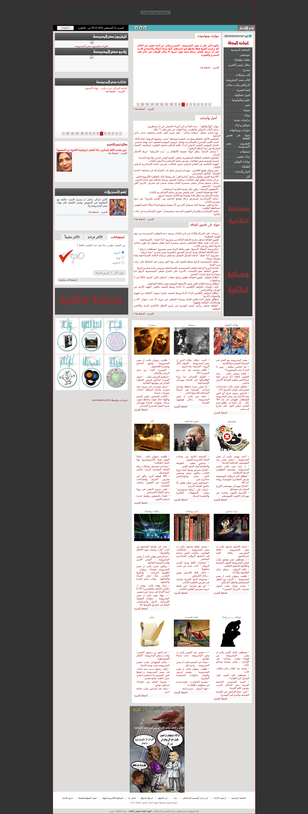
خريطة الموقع (147, 798)
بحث (175, 798)
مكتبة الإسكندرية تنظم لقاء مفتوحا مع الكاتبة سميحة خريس (188, 195)
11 (167, 104)
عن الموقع (163, 798)
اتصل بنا (132, 798)
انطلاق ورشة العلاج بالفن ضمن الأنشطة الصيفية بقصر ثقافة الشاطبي (183, 283)
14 (152, 104)
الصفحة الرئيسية (238, 798)
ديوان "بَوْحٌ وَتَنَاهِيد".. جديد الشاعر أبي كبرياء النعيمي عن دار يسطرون (183, 126)
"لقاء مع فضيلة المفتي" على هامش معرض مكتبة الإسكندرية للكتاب (184, 192)
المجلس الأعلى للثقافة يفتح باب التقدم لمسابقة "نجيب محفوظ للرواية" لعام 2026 (177, 138)
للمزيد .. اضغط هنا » (143, 219)
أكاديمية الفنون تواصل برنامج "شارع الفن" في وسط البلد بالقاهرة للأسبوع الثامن (177, 176)
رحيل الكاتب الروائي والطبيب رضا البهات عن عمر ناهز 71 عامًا (186, 129)
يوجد (118, 257)
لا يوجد (117, 252)
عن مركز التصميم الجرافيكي (195, 798)
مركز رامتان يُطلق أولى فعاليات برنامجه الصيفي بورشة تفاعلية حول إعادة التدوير (177, 179)
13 (157, 104)
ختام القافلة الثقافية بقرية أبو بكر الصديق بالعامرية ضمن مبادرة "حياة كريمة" (179, 252)
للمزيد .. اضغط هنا (209, 67)
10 (171, 104)
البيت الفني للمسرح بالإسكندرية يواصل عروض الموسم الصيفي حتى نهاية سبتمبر (177, 142)
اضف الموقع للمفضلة (87, 798)
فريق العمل (67, 798)
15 (147, 104)
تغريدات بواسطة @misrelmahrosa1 (110, 400)
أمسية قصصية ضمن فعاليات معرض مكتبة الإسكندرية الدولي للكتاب (183, 160)
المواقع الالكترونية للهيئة (112, 798)
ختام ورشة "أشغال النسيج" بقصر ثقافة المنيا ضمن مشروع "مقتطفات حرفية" (178, 249)
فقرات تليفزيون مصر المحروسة (91, 46)
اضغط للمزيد (141, 409)
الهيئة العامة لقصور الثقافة (140, 811)
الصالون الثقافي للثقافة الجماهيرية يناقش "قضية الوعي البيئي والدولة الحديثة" (178, 157)
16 (142, 104)
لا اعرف (116, 262)
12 (162, 104)
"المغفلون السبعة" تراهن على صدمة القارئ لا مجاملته (191, 189)
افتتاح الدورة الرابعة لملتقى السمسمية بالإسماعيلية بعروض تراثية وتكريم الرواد (177, 267)
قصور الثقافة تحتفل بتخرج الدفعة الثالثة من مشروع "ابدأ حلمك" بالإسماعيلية (179, 239)
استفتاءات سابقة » (67, 279)
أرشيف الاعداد (220, 798)
